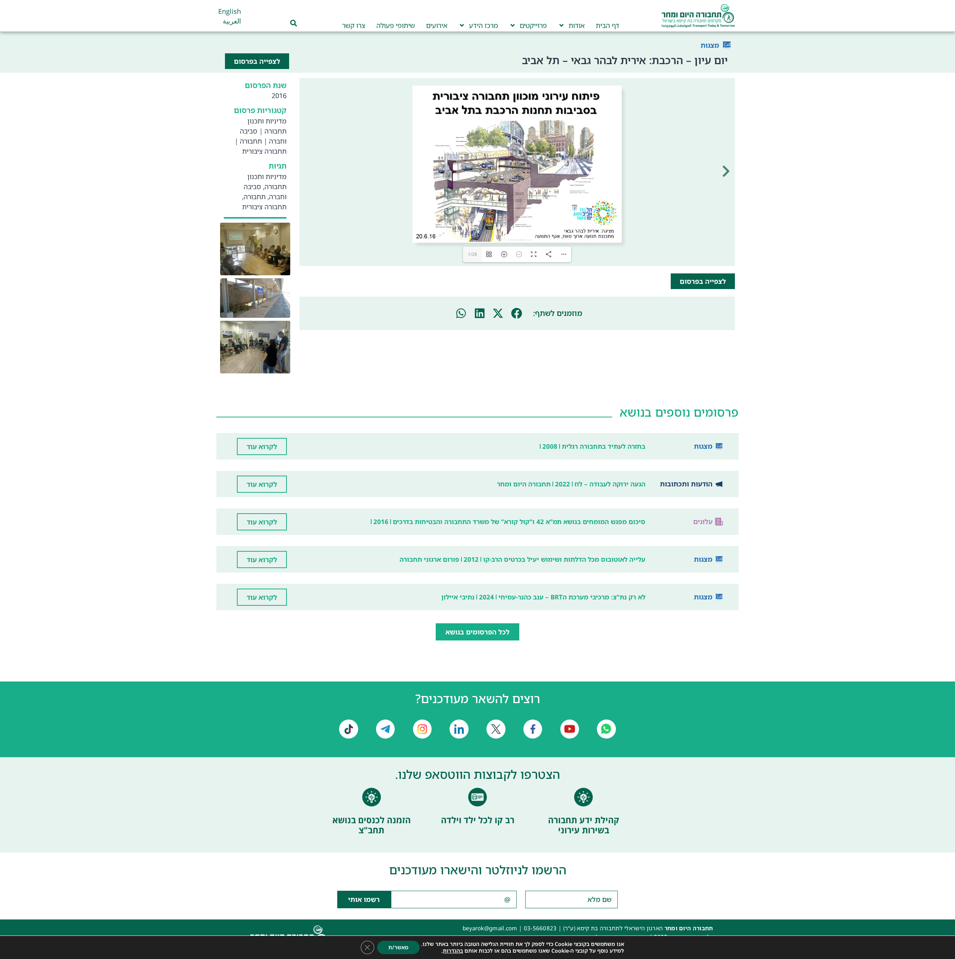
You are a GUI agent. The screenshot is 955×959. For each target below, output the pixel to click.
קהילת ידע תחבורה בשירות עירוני (583, 825)
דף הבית (607, 25)
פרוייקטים (533, 25)
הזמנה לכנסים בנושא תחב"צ (371, 825)
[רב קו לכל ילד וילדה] (477, 797)
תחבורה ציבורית (264, 151)
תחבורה (251, 141)
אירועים (436, 25)
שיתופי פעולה (395, 25)
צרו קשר (353, 25)
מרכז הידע (483, 25)
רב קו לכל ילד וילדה (477, 820)
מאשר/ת (398, 947)
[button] (516, 313)
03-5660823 (540, 928)
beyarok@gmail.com (490, 928)
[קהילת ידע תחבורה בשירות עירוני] (583, 797)
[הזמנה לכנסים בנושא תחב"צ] (371, 797)
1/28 (472, 254)
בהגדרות (453, 950)
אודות (577, 25)
